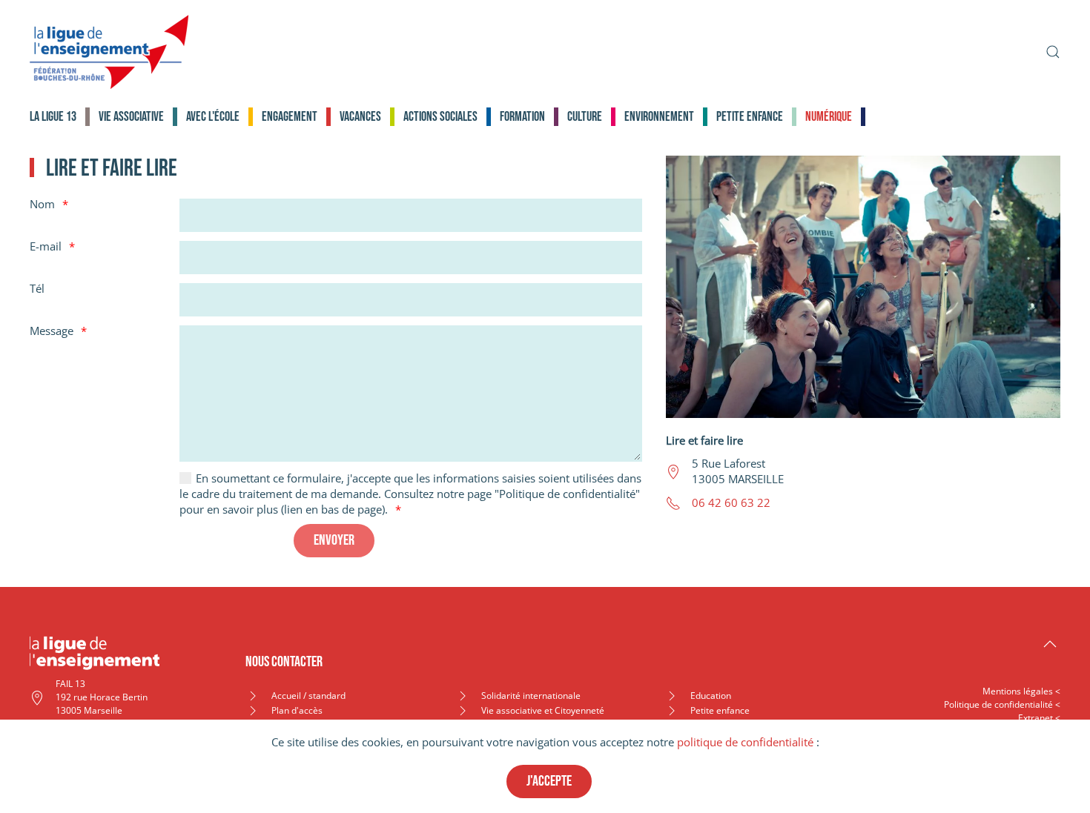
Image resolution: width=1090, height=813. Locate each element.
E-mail (46, 246)
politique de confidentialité (745, 741)
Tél (37, 288)
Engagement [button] (289, 117)
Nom (42, 203)
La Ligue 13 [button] (53, 117)
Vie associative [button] (131, 117)
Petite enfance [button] (749, 117)
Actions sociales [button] (440, 117)
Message (51, 330)
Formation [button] (522, 117)
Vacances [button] (360, 117)
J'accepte (549, 781)
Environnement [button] (659, 117)
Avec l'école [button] (213, 117)
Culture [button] (584, 117)
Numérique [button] (828, 117)
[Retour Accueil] (109, 52)
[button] (1053, 51)
